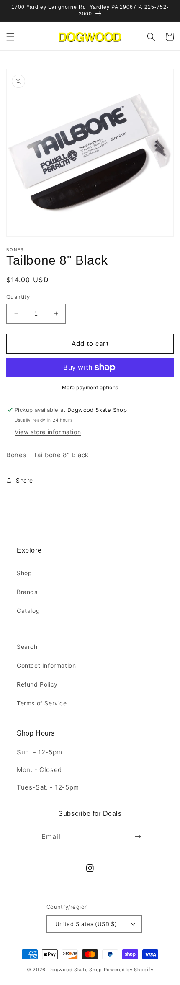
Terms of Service (42, 703)
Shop (24, 572)
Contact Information (46, 665)
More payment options (90, 387)
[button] (10, 37)
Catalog (28, 610)
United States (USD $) (86, 924)
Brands (27, 591)
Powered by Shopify (129, 969)
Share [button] (24, 480)
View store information (48, 431)
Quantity (18, 296)
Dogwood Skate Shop (75, 969)
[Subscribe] (138, 836)
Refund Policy (37, 684)
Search (27, 646)
